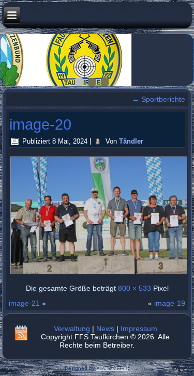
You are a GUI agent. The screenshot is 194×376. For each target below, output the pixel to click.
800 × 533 (134, 288)
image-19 (169, 303)
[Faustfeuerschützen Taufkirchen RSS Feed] (21, 332)
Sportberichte (158, 99)
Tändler (131, 141)
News (105, 328)
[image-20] (99, 273)
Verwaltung (72, 328)
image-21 (24, 303)
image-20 (40, 124)
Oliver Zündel (112, 368)
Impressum (139, 328)
